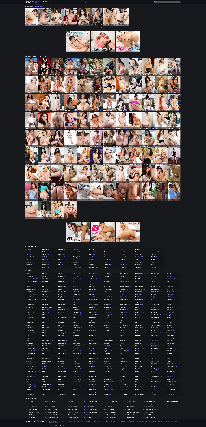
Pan (136, 333)
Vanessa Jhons (170, 312)
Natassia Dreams (140, 273)
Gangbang (76, 259)
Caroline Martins (46, 392)
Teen (153, 249)
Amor (28, 335)
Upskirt (153, 262)
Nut (137, 315)
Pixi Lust (137, 371)
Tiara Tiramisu (170, 279)
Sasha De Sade (155, 317)
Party (106, 267)
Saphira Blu (154, 302)
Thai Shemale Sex (92, 404)
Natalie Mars (124, 392)
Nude (106, 251)
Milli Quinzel (123, 327)
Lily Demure (108, 351)
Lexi (106, 335)
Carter (44, 394)
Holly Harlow (77, 376)
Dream (60, 381)
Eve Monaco (77, 315)
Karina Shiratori (93, 358)
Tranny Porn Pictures (73, 415)
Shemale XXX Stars (34, 412)
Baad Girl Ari (46, 302)
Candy (44, 381)
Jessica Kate (92, 330)
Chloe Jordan (62, 302)
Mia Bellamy (124, 307)
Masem (122, 291)
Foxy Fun (76, 325)
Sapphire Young (156, 304)
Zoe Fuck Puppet (171, 389)
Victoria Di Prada (171, 330)
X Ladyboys (90, 417)
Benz (44, 338)
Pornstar (123, 257)
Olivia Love (138, 325)
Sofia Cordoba (155, 358)
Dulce (60, 389)
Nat (121, 381)
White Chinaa (170, 351)
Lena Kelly (107, 327)
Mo (121, 345)
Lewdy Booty (108, 333)
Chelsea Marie (62, 291)
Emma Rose (77, 284)
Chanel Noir (61, 284)
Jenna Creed (93, 309)
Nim (137, 297)
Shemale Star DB (111, 412)
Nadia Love (123, 361)
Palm (137, 330)
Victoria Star (170, 335)
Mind (122, 333)
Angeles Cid (30, 351)
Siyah (153, 351)
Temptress (154, 394)
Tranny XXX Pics (58, 425)
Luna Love (107, 379)
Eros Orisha (76, 299)
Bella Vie (44, 335)
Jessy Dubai (92, 335)
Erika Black (76, 291)
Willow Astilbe (170, 353)
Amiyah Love (30, 333)
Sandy (153, 299)
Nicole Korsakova (140, 284)
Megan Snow (124, 299)
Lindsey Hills (108, 353)
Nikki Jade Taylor (140, 289)
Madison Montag (109, 381)
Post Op (122, 259)
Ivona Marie (92, 276)
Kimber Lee (108, 286)
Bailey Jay (45, 309)
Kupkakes (107, 302)
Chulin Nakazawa (63, 309)
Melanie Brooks (124, 302)
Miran (122, 343)
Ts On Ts (154, 257)
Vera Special (170, 327)
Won (168, 358)
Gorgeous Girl (77, 345)
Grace (75, 348)
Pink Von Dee (139, 366)
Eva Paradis (77, 312)
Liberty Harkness (109, 340)
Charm (60, 289)
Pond (137, 376)
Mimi (122, 330)
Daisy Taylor (61, 345)
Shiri (153, 343)
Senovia (153, 330)
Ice (74, 392)
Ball (43, 315)
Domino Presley (62, 376)
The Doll (168, 273)
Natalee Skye (124, 384)
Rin (152, 279)
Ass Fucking (30, 257)
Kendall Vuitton (93, 394)
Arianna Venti (30, 374)
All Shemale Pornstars (132, 415)
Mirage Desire (124, 340)
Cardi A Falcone (46, 384)
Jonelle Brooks (93, 343)
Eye (75, 317)
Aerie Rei (29, 286)
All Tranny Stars (33, 406)
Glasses (76, 264)
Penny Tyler (139, 361)
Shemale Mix (32, 404)
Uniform (154, 259)
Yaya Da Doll (170, 371)
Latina (91, 259)
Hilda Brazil (76, 374)
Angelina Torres (31, 356)
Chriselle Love (62, 304)
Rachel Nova (155, 276)
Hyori (75, 389)
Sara (153, 307)
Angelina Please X (31, 353)
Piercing (123, 251)
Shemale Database (92, 401)
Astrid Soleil (45, 273)
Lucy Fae (107, 371)
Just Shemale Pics (53, 417)
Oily (136, 322)
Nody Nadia (139, 304)
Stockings (139, 264)
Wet (152, 264)
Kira (105, 291)
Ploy (137, 374)
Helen (75, 371)
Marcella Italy (124, 273)
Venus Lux (169, 325)
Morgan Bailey (124, 351)
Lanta (106, 309)
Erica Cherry (77, 289)
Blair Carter (45, 348)
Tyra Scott (169, 299)
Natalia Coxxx (124, 387)
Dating (84, 2)
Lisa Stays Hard (109, 358)
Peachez (138, 356)
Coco (60, 327)
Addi (28, 273)
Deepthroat (61, 257)
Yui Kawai (169, 379)
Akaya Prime (30, 291)
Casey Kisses (62, 276)
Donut (60, 379)
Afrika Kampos (31, 289)
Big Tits (45, 254)
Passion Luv (138, 343)
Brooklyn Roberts (47, 361)
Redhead (123, 264)
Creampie (61, 249)
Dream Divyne (62, 384)
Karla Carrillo (93, 361)
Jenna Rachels (93, 315)
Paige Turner (139, 327)
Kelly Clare (92, 381)
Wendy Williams (171, 348)
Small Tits (139, 257)
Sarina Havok (154, 312)
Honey (75, 384)
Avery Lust (45, 294)
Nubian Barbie (139, 312)
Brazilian (45, 264)
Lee (106, 317)
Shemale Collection (73, 417)
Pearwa (138, 358)
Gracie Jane (77, 351)
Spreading (139, 262)
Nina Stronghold (140, 299)
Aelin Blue (29, 284)
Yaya (168, 369)
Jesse (91, 325)
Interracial (92, 251)
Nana (121, 366)
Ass (28, 254)
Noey (137, 307)
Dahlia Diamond (62, 343)
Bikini (44, 257)
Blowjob (45, 262)
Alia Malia (29, 307)
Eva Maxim (76, 309)
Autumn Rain (46, 284)
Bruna (44, 366)
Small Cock (139, 254)
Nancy (122, 369)
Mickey (122, 317)
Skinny (138, 251)
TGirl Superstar (130, 406)
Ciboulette (61, 312)
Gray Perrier (77, 353)
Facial (60, 264)
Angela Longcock (31, 348)
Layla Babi (107, 312)
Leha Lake (107, 322)
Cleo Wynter (61, 322)
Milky (121, 322)
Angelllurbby (30, 358)
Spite (153, 366)
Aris (27, 381)
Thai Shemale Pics (112, 417)
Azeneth (45, 297)
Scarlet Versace (155, 325)
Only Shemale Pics (33, 409)
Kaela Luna (92, 348)
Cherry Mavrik (62, 299)
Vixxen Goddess (171, 343)
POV (122, 262)
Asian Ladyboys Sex (151, 404)
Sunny (153, 371)
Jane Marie (92, 291)
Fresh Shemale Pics (53, 409)
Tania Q (154, 387)
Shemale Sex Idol (92, 415)
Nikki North (138, 291)
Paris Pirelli (138, 340)
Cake (43, 379)
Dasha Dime (61, 361)
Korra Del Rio (108, 297)
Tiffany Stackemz (171, 284)
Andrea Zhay (30, 345)
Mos (122, 353)
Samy (153, 297)
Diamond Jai (61, 369)
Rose (153, 281)
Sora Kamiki (154, 363)
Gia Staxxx (76, 330)
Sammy (153, 294)
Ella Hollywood (62, 394)
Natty (137, 276)
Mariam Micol (124, 284)
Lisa (106, 356)
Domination (61, 259)
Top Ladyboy (91, 406)
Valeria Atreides (171, 309)
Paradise (138, 335)
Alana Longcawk (31, 294)
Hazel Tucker (77, 369)
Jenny (91, 320)
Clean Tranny (110, 406)
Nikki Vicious (139, 294)
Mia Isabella (124, 309)
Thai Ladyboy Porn (33, 415)
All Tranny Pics (111, 409)
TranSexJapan (130, 404)
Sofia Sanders (155, 361)
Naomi (122, 374)
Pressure (138, 387)
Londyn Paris (108, 369)
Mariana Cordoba (125, 286)
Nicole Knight (139, 281)
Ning (136, 302)
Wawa (168, 345)
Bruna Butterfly (46, 369)
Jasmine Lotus (93, 302)
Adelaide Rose (30, 276)
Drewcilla (61, 387)
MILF (106, 249)
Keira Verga (93, 379)
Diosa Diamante (62, 371)
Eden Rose (61, 392)
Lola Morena (108, 366)
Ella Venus (76, 273)
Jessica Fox (92, 327)
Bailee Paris (45, 304)
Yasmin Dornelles (171, 366)
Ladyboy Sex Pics (131, 401)
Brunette (45, 267)
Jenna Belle (92, 307)
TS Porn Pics (32, 401)
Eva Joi (75, 304)
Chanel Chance (62, 281)
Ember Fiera (77, 276)
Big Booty (46, 249)
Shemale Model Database (133, 412)
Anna (28, 361)
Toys (153, 254)
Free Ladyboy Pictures (112, 401)
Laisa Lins (107, 307)
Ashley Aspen (30, 384)
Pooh (137, 379)
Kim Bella (107, 281)
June (90, 345)
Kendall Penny (93, 392)
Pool (122, 254)
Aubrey (44, 276)
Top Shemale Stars (92, 409)
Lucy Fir (106, 374)
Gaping (76, 262)
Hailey (75, 361)
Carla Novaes (46, 387)
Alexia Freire (30, 304)
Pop (137, 381)
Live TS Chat (149, 415)
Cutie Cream (61, 335)
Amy (28, 338)
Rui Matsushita (155, 286)
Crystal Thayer (62, 333)
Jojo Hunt (91, 340)
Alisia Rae (29, 315)
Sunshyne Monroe (156, 376)
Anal (28, 249)
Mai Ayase (107, 384)
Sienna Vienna (155, 345)
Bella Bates (45, 327)
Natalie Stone (124, 394)
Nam (122, 363)
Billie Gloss (45, 345)
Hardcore (77, 267)
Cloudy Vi (61, 325)
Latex (91, 257)
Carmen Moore (47, 389)
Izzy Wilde (92, 284)
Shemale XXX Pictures (54, 415)
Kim (105, 279)
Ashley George (31, 387)
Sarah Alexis (155, 309)
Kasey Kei (92, 366)
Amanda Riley (30, 322)
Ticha (168, 281)
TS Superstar (51, 406)
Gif (74, 333)
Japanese (92, 254)
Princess (138, 389)
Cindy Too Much (62, 317)
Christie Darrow (62, 307)
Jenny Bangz (93, 322)
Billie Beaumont (46, 343)
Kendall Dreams (93, 389)
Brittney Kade (46, 358)
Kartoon (91, 363)
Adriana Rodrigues (31, 281)
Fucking (76, 257)
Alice (28, 309)
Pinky (137, 369)
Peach (137, 353)
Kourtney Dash (108, 299)
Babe (28, 259)
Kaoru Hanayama (94, 356)
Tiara (168, 276)
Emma (75, 281)
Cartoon (60, 273)
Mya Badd (123, 356)
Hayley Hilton (77, 366)
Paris (137, 338)
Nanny (122, 371)
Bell (43, 322)
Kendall (91, 387)
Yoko (168, 376)
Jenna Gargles (93, 312)
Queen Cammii (139, 394)
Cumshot (61, 254)
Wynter (168, 361)
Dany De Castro (62, 356)
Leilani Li (107, 325)
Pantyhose (107, 264)
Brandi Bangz (46, 356)
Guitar (75, 358)
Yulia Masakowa (171, 381)
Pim (136, 363)
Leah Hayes (108, 315)
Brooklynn (45, 363)
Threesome (155, 251)
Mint (122, 338)
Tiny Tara (169, 289)
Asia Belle (29, 389)
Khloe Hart (107, 273)
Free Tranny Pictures (73, 412)
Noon (137, 309)
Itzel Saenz (92, 273)
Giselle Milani (77, 343)
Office (106, 254)
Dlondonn (61, 374)
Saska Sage (154, 320)
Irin (74, 394)
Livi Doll (107, 361)
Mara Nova (107, 394)
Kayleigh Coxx (93, 376)
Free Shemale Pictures (152, 409)
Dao (59, 358)
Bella (44, 325)
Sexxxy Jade (155, 335)
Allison (28, 320)
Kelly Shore (92, 384)
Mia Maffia (123, 312)
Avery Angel (46, 291)
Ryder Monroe (155, 289)
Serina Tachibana (156, 333)
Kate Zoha (92, 371)
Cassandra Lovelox (63, 279)
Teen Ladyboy (149, 412)
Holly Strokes (77, 381)
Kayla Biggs (92, 374)
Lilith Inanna (108, 345)
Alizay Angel (30, 317)
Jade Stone (92, 286)
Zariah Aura (170, 384)
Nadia (122, 358)
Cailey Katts (45, 376)
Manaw (107, 387)
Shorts (137, 249)
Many (106, 392)
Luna (106, 376)
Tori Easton (170, 291)
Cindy (60, 315)
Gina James (76, 338)
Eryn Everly (76, 302)
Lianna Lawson (108, 338)
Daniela (60, 348)
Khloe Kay (107, 276)
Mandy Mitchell (109, 389)
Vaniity (169, 315)
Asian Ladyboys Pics (73, 409)
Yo (168, 374)
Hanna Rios (76, 363)
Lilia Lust (107, 343)
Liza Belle (107, 363)
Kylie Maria (107, 304)
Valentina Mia (170, 304)
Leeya (106, 320)
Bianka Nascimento (47, 340)
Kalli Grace (92, 351)
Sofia (152, 356)
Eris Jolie (76, 297)
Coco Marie (61, 330)
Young (153, 267)
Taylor (153, 392)
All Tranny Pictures (53, 404)
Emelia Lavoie (77, 279)
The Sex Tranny (150, 406)
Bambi (44, 317)
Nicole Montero (140, 286)
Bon (44, 353)
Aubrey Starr (46, 281)
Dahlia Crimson (62, 340)
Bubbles (45, 371)
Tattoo (138, 267)
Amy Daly (29, 340)
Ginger (75, 340)
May (122, 294)
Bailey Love (45, 312)
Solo (137, 259)
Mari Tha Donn (124, 281)
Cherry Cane (61, 297)
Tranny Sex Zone (150, 417)
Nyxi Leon (138, 320)
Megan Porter (124, 297)
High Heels (92, 249)
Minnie (122, 335)
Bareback (29, 262)
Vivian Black (170, 340)
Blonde (45, 259)
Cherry (60, 294)
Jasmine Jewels (94, 299)
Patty (137, 351)
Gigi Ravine (76, 335)
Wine (168, 356)
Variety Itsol (170, 322)
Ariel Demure (30, 376)
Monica (122, 348)
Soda (152, 353)
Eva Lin (75, 307)
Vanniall (169, 320)
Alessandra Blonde (32, 299)
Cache (44, 374)
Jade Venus (92, 289)
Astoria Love (30, 394)
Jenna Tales (92, 317)
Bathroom (30, 264)
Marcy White (123, 276)
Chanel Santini (62, 286)
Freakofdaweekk (78, 327)
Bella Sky (45, 333)
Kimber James (109, 284)
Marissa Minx (124, 289)
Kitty (106, 294)
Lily (105, 348)
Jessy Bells (92, 333)
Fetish (75, 249)
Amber (29, 325)
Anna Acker (29, 363)
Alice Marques (30, 312)
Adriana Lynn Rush (31, 279)
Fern (74, 320)
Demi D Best (61, 363)
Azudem (44, 299)
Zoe (168, 387)
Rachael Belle (155, 273)
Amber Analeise (31, 330)
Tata (153, 389)
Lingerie (92, 264)
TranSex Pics (51, 401)
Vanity (168, 317)
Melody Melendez (125, 304)
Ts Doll (168, 297)
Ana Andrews (30, 343)
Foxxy (75, 322)
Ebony (61, 262)
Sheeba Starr (155, 340)
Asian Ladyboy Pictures (172, 401)
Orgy (106, 257)
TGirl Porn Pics (71, 401)
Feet (59, 267)
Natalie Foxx (123, 389)
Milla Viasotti (124, 325)
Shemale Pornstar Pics (74, 406)
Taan (152, 384)
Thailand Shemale (150, 401)
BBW (28, 267)
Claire (60, 320)
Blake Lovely (46, 351)
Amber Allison (30, 327)
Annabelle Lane (31, 366)
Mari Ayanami (124, 279)
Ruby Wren (154, 284)
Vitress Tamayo (171, 338)
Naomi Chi (123, 376)
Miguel (122, 320)
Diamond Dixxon (62, 366)
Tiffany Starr (170, 286)
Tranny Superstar (131, 409)
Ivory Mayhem (93, 279)
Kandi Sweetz (93, 353)
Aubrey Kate (46, 279)
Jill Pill (91, 338)
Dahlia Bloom (62, 338)
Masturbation (93, 267)
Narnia (122, 379)
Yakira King (169, 363)
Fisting (75, 254)
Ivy (90, 281)
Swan (153, 379)
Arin (28, 379)
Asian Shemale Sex (53, 412)
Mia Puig (122, 315)
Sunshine (154, 374)
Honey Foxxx (77, 387)
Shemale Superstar (92, 412)
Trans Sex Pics (111, 404)
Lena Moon (107, 330)
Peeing (122, 249)
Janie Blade (92, 294)
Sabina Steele (155, 291)
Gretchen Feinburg (78, 356)
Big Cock (45, 251)
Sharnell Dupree (155, 338)
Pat (137, 345)
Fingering (76, 251)
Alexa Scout (30, 302)
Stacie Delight (155, 369)
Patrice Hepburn (140, 348)
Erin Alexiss (76, 294)
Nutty (137, 317)
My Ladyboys (32, 417)
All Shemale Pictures (73, 404)
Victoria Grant (170, 333)
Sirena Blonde (155, 348)
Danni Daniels (62, 353)
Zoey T (169, 392)
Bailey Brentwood (47, 307)
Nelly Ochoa (139, 279)
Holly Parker (77, 379)
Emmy (75, 286)
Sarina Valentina (156, 315)
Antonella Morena (31, 371)
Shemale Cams (76, 2)
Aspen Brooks (30, 392)
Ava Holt (45, 289)
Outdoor (107, 259)
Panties (107, 262)
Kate (90, 369)
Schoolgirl (123, 267)
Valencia (169, 302)
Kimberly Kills (108, 289)
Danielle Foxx (62, 351)
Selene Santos (155, 327)
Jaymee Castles (93, 304)
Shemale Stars (130, 417)
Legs (91, 262)
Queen (137, 392)
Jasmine (92, 297)
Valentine (169, 307)
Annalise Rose (30, 369)
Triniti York (169, 294)
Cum (60, 251)
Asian (29, 251)
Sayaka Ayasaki (155, 322)
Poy (137, 384)
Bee (44, 320)
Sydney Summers (156, 381)
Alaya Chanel (30, 297)
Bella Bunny (45, 330)
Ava (44, 286)
